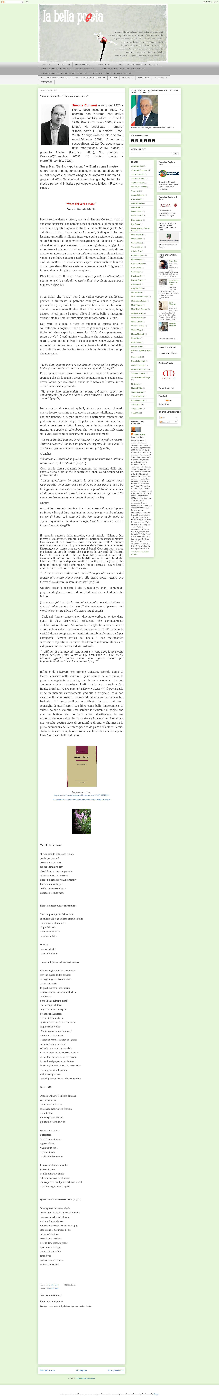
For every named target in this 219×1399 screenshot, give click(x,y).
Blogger (156, 1394)
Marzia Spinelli (136, 321)
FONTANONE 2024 (103, 64)
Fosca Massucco (137, 234)
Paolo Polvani (136, 342)
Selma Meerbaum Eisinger (140, 377)
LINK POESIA (143, 78)
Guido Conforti (136, 259)
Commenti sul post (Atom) (85, 1378)
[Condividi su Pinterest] (74, 1285)
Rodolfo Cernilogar (138, 365)
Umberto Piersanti (137, 400)
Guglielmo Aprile (137, 255)
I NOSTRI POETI (63, 64)
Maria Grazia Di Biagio (139, 296)
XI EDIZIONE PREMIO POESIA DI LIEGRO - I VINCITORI (122, 69)
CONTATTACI (46, 82)
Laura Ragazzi (136, 272)
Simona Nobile (136, 388)
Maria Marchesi (136, 305)
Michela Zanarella (137, 325)
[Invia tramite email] (65, 1285)
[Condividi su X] (69, 1285)
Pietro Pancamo (137, 346)
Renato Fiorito (136, 357)
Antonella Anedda (137, 174)
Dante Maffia (136, 207)
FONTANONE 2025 (82, 64)
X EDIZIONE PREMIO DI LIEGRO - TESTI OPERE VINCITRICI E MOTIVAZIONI (73, 78)
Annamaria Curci (137, 166)
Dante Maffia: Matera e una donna (174, 282)
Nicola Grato (136, 338)
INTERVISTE (127, 78)
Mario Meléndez (137, 317)
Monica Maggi (136, 330)
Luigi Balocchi (136, 288)
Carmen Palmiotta (137, 195)
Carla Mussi (135, 191)
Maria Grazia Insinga (138, 301)
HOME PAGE (46, 64)
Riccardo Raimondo (138, 361)
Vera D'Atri (135, 413)
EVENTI (113, 78)
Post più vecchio (115, 1370)
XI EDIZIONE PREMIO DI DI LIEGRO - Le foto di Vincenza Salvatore (67, 69)
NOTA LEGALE (161, 78)
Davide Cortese (136, 211)
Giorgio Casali (136, 243)
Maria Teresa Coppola (139, 309)
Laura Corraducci (137, 263)
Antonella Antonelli (138, 178)
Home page (81, 1370)
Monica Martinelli (137, 334)
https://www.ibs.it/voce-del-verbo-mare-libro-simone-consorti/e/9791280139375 (81, 795)
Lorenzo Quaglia (137, 280)
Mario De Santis (137, 313)
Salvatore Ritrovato (138, 373)
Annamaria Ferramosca (139, 170)
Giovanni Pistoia (137, 247)
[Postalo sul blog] (67, 1285)
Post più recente (47, 1370)
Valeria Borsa (136, 404)
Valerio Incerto (136, 408)
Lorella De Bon (136, 276)
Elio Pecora (135, 224)
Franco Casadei (136, 238)
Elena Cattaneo (136, 220)
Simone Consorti (52, 1288)
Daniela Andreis (137, 203)
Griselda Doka (136, 251)
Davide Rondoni (137, 216)
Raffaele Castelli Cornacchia (141, 350)
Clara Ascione (136, 199)
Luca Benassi (136, 284)
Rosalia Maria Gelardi (139, 369)
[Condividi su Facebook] (72, 1285)
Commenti (166, 422)
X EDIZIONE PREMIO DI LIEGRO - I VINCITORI (112, 73)
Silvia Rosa (135, 384)
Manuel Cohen (136, 292)
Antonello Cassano (138, 182)
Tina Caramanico (137, 396)
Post (163, 417)
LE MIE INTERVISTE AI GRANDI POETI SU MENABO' (137, 64)
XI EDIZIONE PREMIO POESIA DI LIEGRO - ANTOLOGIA (64, 73)
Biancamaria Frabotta (139, 186)
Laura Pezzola (136, 267)
